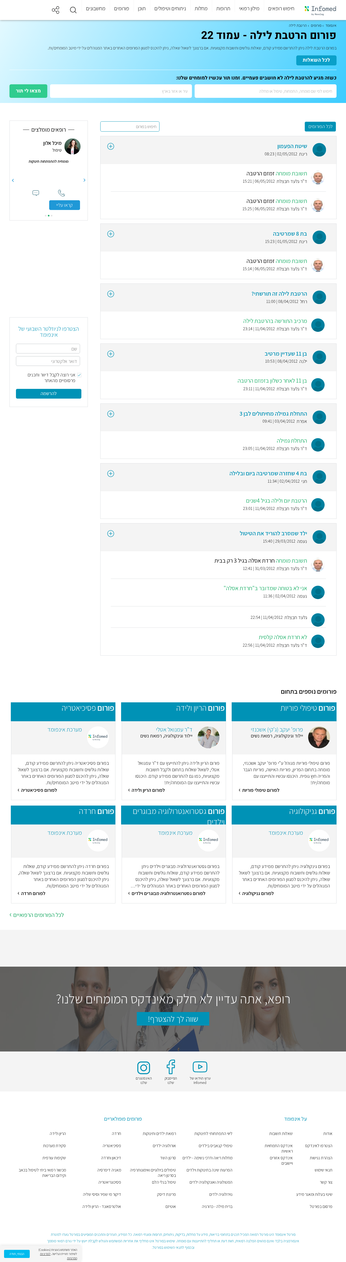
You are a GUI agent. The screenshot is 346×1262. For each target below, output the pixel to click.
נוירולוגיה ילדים (220, 1194)
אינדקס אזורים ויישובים (281, 1160)
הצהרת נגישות (321, 1158)
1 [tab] (51, 215)
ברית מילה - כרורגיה (217, 1206)
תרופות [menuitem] (223, 8)
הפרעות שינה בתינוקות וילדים (209, 1170)
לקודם (85, 180)
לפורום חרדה (33, 893)
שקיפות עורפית (54, 1158)
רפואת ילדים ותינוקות (159, 1133)
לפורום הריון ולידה (148, 790)
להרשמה (49, 393)
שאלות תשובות (281, 1133)
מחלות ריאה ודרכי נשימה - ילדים (207, 1158)
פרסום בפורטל (321, 1206)
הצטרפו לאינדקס (318, 1146)
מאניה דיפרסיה (109, 1170)
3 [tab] (45, 215)
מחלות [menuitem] (201, 8)
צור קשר (326, 1182)
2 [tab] (48, 215)
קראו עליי (64, 205)
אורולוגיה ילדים (164, 1146)
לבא (13, 180)
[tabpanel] (49, 174)
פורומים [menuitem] (121, 8)
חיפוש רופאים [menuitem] (281, 8)
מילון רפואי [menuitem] (249, 8)
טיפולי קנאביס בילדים (215, 1146)
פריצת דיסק (166, 1194)
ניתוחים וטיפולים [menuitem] (170, 8)
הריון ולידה (58, 1133)
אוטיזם (170, 1206)
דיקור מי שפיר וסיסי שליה (102, 1194)
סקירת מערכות (54, 1146)
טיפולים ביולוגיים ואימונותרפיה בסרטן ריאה (153, 1172)
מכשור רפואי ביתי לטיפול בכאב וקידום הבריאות (42, 1172)
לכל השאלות (316, 60)
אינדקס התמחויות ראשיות (279, 1148)
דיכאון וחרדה (111, 1158)
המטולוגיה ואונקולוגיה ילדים (210, 1182)
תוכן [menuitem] (142, 8)
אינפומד (331, 25)
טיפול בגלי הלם (164, 1182)
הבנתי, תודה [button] (16, 1254)
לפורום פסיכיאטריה (39, 790)
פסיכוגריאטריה (109, 1182)
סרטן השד (168, 1158)
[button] (73, 10)
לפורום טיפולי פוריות (261, 790)
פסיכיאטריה (112, 1146)
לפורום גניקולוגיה (258, 893)
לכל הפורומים (320, 126)
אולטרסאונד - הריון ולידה (101, 1206)
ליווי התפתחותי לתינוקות (213, 1133)
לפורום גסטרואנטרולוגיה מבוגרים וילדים (168, 893)
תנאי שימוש (323, 1170)
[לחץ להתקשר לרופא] (61, 193)
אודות (327, 1133)
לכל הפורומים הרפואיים (38, 915)
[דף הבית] (320, 10)
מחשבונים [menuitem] (95, 8)
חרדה (116, 1133)
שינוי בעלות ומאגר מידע (314, 1194)
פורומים (316, 25)
